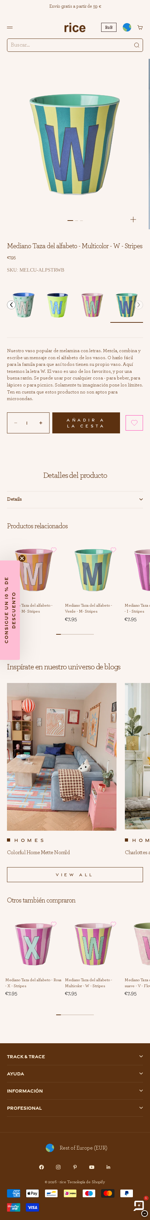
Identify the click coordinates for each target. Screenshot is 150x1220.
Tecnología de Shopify (86, 1182)
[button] (11, 305)
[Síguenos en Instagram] (58, 1167)
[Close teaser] (21, 558)
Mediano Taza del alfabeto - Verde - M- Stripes (88, 609)
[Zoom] (133, 219)
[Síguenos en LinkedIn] (108, 1167)
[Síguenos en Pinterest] (75, 1167)
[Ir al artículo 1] (70, 220)
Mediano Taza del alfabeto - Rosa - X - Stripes (33, 983)
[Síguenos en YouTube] (92, 1167)
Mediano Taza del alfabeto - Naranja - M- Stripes (28, 609)
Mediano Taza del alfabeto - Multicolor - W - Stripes (88, 983)
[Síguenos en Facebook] (41, 1167)
